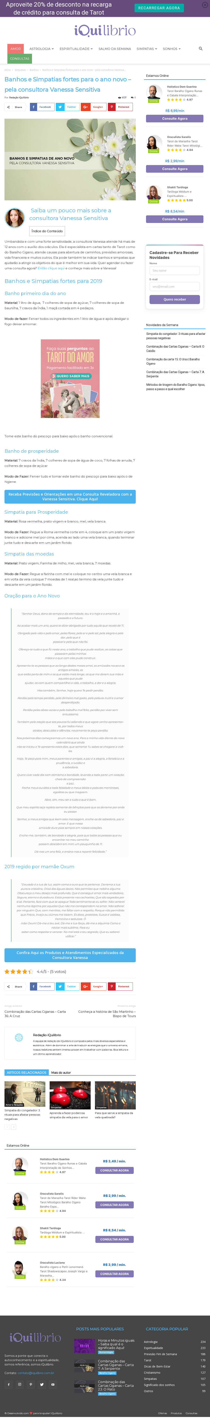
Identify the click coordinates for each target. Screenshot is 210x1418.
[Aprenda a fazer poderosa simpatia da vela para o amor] (70, 1095)
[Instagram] (20, 1385)
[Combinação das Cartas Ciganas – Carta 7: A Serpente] (84, 1365)
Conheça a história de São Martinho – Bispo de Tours (107, 1014)
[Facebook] (9, 1385)
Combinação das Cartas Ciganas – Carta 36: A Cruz (35, 1014)
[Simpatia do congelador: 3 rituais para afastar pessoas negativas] (25, 1094)
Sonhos (170, 49)
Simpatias (145, 49)
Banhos (34, 70)
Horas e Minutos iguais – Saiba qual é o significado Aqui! (116, 1344)
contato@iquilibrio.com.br (36, 1373)
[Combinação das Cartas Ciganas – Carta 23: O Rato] (84, 1386)
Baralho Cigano (107, 1373)
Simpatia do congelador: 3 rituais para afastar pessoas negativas (22, 1115)
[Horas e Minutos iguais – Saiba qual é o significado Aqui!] (84, 1346)
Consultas (191, 1413)
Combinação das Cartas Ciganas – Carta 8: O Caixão (175, 348)
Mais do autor (61, 1073)
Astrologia (40, 49)
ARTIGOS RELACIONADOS (26, 1073)
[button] (200, 49)
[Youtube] (53, 1385)
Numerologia (106, 1352)
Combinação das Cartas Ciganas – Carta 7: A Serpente (175, 374)
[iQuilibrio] (105, 31)
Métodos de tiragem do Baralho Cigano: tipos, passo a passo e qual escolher (175, 387)
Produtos (176, 1413)
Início (8, 70)
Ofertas (162, 1413)
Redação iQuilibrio (19, 97)
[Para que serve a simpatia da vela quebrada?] (115, 1095)
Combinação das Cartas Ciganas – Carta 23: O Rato (116, 1385)
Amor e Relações (14, 1104)
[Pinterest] (31, 1385)
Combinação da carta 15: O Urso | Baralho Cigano (173, 361)
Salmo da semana (115, 49)
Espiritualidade (74, 49)
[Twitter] (42, 1385)
